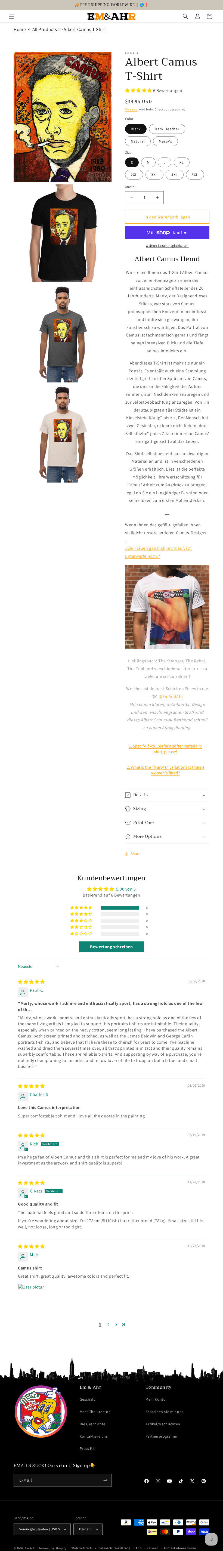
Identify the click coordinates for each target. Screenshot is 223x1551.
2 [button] (108, 1324)
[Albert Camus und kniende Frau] (167, 648)
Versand (131, 109)
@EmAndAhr (171, 696)
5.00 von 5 (126, 889)
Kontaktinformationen (180, 1548)
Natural (138, 141)
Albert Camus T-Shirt (85, 29)
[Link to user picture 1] (31, 1297)
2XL (134, 174)
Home (20, 29)
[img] (31, 982)
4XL (174, 174)
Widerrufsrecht (82, 1548)
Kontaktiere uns (94, 1436)
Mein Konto (155, 1399)
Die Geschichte (93, 1424)
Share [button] (136, 853)
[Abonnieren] (105, 1480)
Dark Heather (167, 128)
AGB (138, 1548)
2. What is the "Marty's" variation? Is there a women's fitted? (166, 770)
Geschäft (87, 1399)
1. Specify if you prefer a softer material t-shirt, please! (165, 749)
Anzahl (130, 186)
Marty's (165, 141)
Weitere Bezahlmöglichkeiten (167, 245)
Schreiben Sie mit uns (164, 1411)
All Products (44, 29)
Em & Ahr (31, 1548)
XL (181, 162)
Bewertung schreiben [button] (111, 947)
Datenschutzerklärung (114, 1548)
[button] (11, 16)
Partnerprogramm (161, 1436)
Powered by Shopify (52, 1548)
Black (136, 128)
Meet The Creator (95, 1411)
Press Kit (87, 1448)
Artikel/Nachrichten (162, 1424)
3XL (154, 174)
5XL (195, 174)
